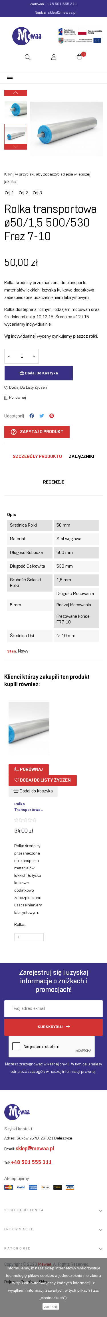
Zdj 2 (23, 193)
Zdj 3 (37, 193)
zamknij (51, 1306)
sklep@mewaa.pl (62, 13)
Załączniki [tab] (81, 456)
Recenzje (53, 482)
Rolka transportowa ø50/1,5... (27, 807)
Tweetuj (41, 416)
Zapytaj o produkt (37, 432)
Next (15, 93)
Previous (15, 147)
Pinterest (51, 416)
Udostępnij (31, 416)
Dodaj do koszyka (41, 373)
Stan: (12, 651)
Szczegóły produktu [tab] (37, 456)
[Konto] (53, 58)
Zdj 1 (9, 193)
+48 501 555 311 (62, 4)
